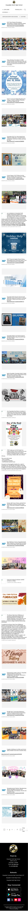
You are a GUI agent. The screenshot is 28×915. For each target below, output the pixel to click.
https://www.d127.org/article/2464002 (15, 545)
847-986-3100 (15, 864)
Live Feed (23, 16)
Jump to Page (23, 829)
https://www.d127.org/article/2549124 (15, 339)
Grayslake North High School (10, 16)
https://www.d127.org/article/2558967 (15, 262)
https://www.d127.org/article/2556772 (15, 301)
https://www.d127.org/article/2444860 (15, 677)
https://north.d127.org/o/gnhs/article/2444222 (11, 754)
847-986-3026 (14, 866)
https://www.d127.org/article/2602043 (15, 25)
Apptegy (16, 908)
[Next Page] (20, 829)
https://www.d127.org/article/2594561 (15, 102)
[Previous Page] (4, 829)
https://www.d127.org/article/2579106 (15, 179)
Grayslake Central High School (13, 877)
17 (17, 829)
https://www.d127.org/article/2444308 (15, 715)
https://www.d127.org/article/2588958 (15, 141)
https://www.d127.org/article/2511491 (15, 377)
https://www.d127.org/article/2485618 (15, 507)
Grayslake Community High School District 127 (13, 875)
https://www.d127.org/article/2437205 (15, 793)
